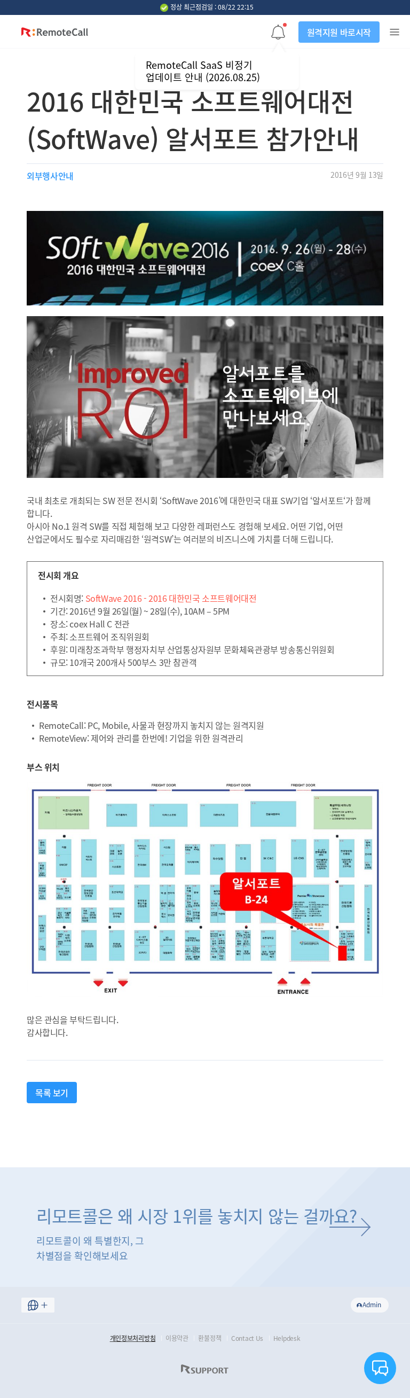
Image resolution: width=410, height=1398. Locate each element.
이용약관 (176, 1338)
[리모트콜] (54, 34)
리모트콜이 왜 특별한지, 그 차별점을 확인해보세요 (196, 1233)
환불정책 (209, 1338)
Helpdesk (287, 1338)
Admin (371, 1304)
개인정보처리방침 (133, 1338)
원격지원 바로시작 (339, 32)
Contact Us (247, 1338)
